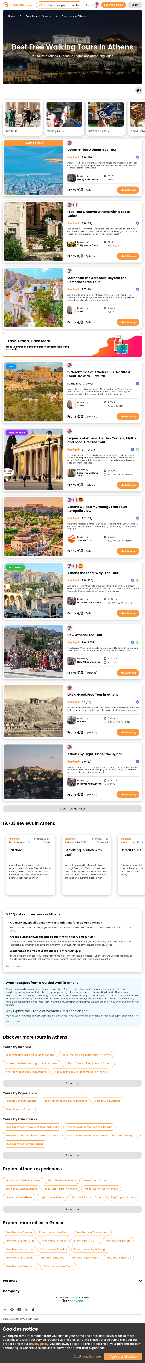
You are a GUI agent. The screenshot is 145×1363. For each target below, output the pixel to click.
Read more (13, 966)
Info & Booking (128, 189)
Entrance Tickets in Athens (23, 1180)
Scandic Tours (85, 540)
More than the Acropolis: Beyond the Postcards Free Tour (96, 280)
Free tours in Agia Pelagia (90, 1249)
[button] (23, 118)
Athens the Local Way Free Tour (92, 573)
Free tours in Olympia (85, 1257)
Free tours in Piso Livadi (21, 1266)
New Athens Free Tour (84, 635)
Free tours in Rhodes (53, 1249)
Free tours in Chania (19, 1232)
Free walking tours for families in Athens (80, 1072)
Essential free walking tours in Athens (30, 1054)
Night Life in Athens (52, 1197)
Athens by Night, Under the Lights (94, 754)
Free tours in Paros (119, 1257)
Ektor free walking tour (87, 474)
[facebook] (12, 1309)
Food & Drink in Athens (62, 1180)
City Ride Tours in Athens (61, 1189)
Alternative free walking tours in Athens (31, 1063)
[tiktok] (33, 1309)
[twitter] (26, 1309)
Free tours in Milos (52, 1257)
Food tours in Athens (19, 1109)
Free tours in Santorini (20, 1240)
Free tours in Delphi (118, 1240)
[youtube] (19, 1309)
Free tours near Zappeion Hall (25, 1144)
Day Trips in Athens (123, 1197)
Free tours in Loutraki (19, 1257)
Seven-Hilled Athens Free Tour (92, 150)
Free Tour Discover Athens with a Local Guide (98, 214)
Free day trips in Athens (21, 1101)
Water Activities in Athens (101, 1189)
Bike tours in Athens (107, 1101)
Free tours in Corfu (86, 1240)
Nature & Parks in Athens (88, 1197)
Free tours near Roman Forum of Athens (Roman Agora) (101, 1135)
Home (12, 16)
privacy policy (38, 1344)
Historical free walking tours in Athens (86, 1054)
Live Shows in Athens (19, 1197)
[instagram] (5, 1309)
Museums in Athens (96, 1180)
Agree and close (123, 1356)
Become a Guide (113, 4)
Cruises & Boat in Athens (21, 1189)
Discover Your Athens (89, 602)
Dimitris (81, 721)
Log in (135, 4)
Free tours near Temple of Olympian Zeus (32, 1127)
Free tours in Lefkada (19, 1249)
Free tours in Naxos (54, 1240)
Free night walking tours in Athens (66, 1101)
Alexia (80, 311)
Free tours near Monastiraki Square (89, 1127)
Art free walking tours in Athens (26, 1072)
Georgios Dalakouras (89, 179)
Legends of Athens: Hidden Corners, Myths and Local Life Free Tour (101, 440)
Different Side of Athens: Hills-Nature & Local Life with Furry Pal (98, 374)
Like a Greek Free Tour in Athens (92, 695)
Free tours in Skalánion (58, 1266)
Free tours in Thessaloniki (92, 1232)
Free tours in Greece (38, 16)
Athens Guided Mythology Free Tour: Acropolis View (97, 509)
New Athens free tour (89, 662)
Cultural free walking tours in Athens (88, 1063)
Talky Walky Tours (87, 245)
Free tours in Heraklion (53, 1232)
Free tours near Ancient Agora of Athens (32, 1135)
